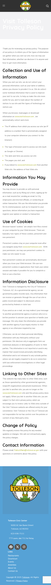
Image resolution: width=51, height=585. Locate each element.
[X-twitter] (17, 547)
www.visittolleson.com (24, 116)
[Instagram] (24, 547)
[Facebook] (11, 547)
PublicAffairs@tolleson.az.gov (26, 450)
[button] (47, 6)
